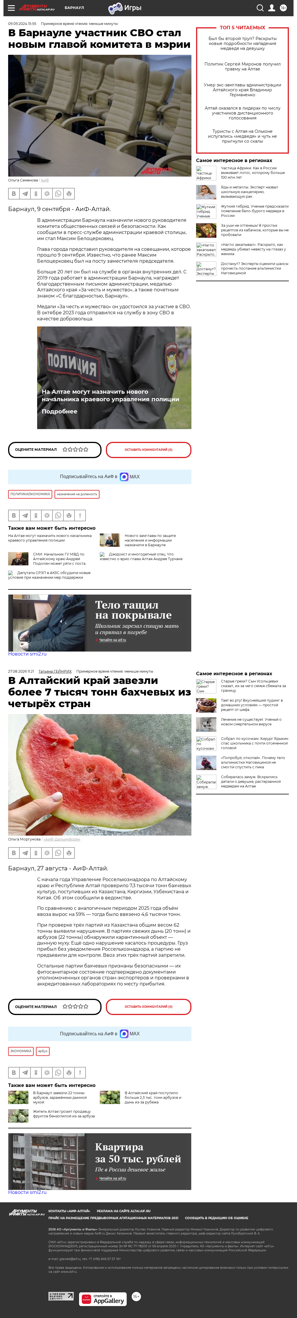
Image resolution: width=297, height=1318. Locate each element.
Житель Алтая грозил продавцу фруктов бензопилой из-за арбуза (64, 1113)
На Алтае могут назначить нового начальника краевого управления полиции (110, 395)
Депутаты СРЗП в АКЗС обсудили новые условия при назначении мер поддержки (49, 575)
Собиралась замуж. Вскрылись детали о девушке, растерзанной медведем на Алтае (251, 781)
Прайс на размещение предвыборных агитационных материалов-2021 (113, 1218)
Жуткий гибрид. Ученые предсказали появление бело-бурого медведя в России (255, 211)
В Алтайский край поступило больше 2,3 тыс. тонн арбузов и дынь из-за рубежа (153, 1097)
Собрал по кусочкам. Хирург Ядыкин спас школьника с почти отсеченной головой (254, 743)
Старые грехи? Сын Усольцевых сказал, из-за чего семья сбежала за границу (253, 686)
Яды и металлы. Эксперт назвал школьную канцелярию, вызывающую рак (249, 192)
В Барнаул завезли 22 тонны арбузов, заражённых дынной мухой (60, 1097)
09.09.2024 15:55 (22, 23)
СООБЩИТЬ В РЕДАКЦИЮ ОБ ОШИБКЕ (216, 1218)
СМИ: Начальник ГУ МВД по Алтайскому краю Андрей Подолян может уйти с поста (59, 559)
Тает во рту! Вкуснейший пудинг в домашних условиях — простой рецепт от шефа (252, 705)
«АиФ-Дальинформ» (62, 839)
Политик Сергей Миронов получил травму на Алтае (242, 67)
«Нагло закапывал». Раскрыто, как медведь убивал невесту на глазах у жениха (253, 249)
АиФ (45, 180)
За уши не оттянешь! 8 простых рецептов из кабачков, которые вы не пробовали (255, 230)
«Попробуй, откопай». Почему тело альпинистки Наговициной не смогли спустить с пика (253, 762)
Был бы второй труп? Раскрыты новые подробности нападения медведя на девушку (243, 43)
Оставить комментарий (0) (149, 450)
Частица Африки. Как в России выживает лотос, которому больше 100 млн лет (253, 172)
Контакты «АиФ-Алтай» (69, 1211)
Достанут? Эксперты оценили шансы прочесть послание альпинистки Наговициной (254, 268)
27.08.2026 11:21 (21, 671)
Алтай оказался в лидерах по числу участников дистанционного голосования (242, 113)
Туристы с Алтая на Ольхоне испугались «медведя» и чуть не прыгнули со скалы (242, 136)
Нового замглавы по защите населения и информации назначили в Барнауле (150, 540)
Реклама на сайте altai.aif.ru (124, 1211)
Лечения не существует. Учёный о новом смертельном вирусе (251, 721)
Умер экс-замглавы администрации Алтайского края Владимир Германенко (242, 90)
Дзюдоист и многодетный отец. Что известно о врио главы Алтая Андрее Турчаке (141, 556)
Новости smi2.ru (27, 654)
